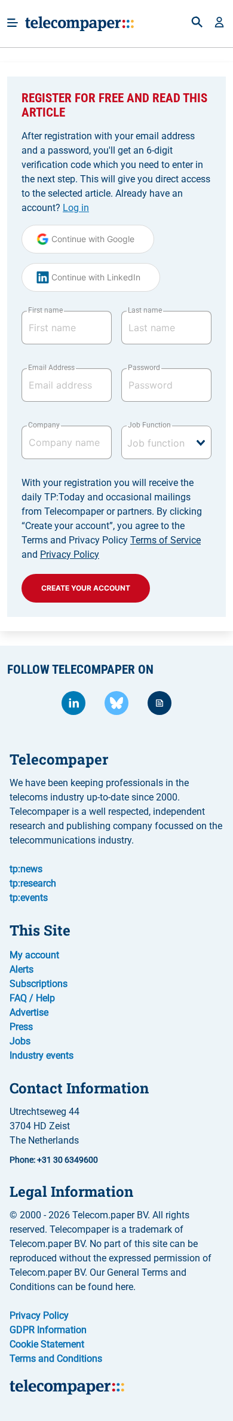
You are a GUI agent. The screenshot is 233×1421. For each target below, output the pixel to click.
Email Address (51, 367)
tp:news (26, 869)
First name (45, 310)
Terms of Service (165, 540)
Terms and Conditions (56, 1358)
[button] (219, 23)
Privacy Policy (69, 554)
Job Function (149, 425)
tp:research (33, 883)
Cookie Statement (47, 1344)
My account (34, 955)
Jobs (20, 1041)
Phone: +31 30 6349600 (54, 1160)
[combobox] (166, 442)
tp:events (29, 897)
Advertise (29, 1012)
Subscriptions (39, 983)
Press (21, 1026)
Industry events (41, 1055)
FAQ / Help (32, 998)
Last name (145, 310)
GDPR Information (48, 1330)
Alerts (21, 969)
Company (44, 425)
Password (144, 367)
